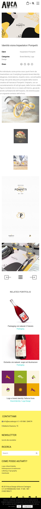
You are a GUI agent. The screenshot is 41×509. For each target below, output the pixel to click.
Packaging (20, 329)
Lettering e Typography (9, 471)
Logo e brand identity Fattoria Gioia (20, 398)
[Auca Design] (9, 4)
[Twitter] (17, 497)
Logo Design (26, 401)
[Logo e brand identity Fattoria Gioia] (20, 383)
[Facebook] (11, 497)
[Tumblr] (36, 497)
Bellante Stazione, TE (10, 426)
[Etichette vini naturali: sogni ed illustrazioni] (20, 347)
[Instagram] (30, 497)
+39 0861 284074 (26, 421)
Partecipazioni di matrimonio (11, 468)
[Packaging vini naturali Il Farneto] (20, 311)
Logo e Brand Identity (9, 466)
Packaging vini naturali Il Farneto (20, 326)
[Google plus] (23, 497)
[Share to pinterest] (32, 64)
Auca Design (11, 487)
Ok (19, 506)
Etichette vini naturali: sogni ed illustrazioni (20, 362)
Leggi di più (27, 506)
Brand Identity (25, 57)
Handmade (5, 473)
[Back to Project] (20, 277)
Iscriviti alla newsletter (9, 440)
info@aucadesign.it (11, 421)
